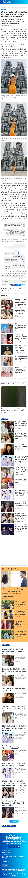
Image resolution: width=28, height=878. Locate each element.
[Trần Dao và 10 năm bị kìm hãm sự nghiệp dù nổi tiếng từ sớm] (7, 449)
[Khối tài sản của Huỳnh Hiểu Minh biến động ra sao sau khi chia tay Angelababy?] (7, 460)
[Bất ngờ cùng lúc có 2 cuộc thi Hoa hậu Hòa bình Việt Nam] (7, 361)
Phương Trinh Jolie (21, 288)
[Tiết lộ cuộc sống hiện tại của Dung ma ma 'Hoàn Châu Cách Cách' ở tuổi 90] (7, 506)
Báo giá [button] (5, 865)
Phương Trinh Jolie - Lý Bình (7, 290)
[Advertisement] (14, 550)
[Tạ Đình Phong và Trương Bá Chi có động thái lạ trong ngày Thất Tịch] (7, 472)
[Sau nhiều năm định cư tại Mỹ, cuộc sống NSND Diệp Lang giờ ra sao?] (7, 314)
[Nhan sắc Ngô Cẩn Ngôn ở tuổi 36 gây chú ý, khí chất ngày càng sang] (7, 437)
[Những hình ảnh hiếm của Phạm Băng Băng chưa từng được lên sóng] (7, 426)
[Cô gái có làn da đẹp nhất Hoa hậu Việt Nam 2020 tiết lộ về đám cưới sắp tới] (7, 372)
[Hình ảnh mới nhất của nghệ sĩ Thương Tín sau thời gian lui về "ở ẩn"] (7, 328)
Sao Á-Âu (3, 9)
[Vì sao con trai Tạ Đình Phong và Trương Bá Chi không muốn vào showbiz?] (7, 529)
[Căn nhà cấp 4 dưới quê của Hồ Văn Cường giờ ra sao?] (7, 483)
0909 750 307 (5, 861)
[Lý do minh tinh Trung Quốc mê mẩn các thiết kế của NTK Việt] (7, 495)
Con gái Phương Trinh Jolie (20, 290)
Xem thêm (14, 821)
